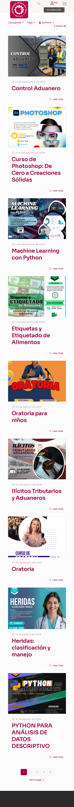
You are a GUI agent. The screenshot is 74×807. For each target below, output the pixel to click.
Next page (35, 779)
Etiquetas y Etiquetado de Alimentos (31, 335)
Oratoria (23, 569)
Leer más (57, 99)
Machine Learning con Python (35, 254)
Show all (61, 25)
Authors (46, 22)
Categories (14, 22)
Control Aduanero (36, 88)
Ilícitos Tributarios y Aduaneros (37, 494)
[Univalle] (19, 17)
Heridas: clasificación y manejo (31, 647)
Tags (30, 22)
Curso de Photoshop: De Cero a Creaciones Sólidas (36, 169)
